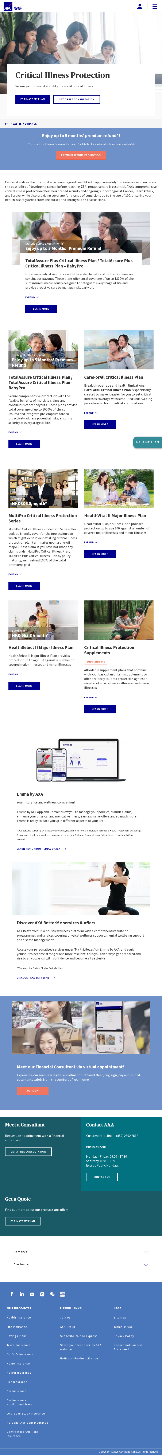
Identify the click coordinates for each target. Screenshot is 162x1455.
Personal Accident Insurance (27, 1422)
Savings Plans (17, 1336)
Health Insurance (24, 123)
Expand (30, 297)
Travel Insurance (19, 1345)
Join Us (65, 1317)
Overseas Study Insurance (26, 1413)
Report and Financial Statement (128, 1347)
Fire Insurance (17, 1382)
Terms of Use (123, 1327)
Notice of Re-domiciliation (79, 1358)
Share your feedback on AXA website (80, 1347)
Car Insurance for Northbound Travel (20, 1402)
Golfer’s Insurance (20, 1354)
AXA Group (67, 1327)
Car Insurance (17, 1391)
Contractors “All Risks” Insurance (23, 1434)
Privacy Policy (124, 1336)
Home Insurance (18, 1363)
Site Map (120, 1317)
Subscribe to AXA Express (79, 1336)
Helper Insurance (19, 1372)
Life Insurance (17, 1327)
